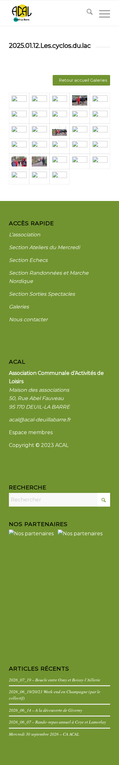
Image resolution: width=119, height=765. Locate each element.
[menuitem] (86, 13)
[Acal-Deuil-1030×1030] (49, 13)
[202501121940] (19, 176)
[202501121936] (39, 161)
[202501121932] (79, 146)
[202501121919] (79, 131)
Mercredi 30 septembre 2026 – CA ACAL (44, 734)
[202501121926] (39, 115)
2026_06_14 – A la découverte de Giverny (45, 710)
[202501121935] (19, 161)
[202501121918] (19, 146)
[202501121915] (60, 100)
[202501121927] (19, 115)
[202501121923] (100, 115)
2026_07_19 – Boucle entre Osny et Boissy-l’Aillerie (54, 680)
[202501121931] (60, 146)
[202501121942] (60, 176)
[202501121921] (39, 131)
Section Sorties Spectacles (42, 294)
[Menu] (101, 13)
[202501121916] (79, 100)
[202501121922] (19, 131)
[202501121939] (100, 161)
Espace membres (31, 432)
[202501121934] (100, 146)
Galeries (19, 307)
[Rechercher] (86, 13)
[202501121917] (100, 131)
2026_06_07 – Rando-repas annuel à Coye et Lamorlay (57, 722)
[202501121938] (79, 161)
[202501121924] (79, 115)
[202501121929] (39, 146)
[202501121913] (19, 100)
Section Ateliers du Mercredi (44, 247)
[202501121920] (60, 131)
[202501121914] (39, 100)
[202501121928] (100, 100)
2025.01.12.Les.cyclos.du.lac (50, 45)
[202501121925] (60, 115)
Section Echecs (28, 260)
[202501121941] (39, 176)
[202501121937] (60, 161)
